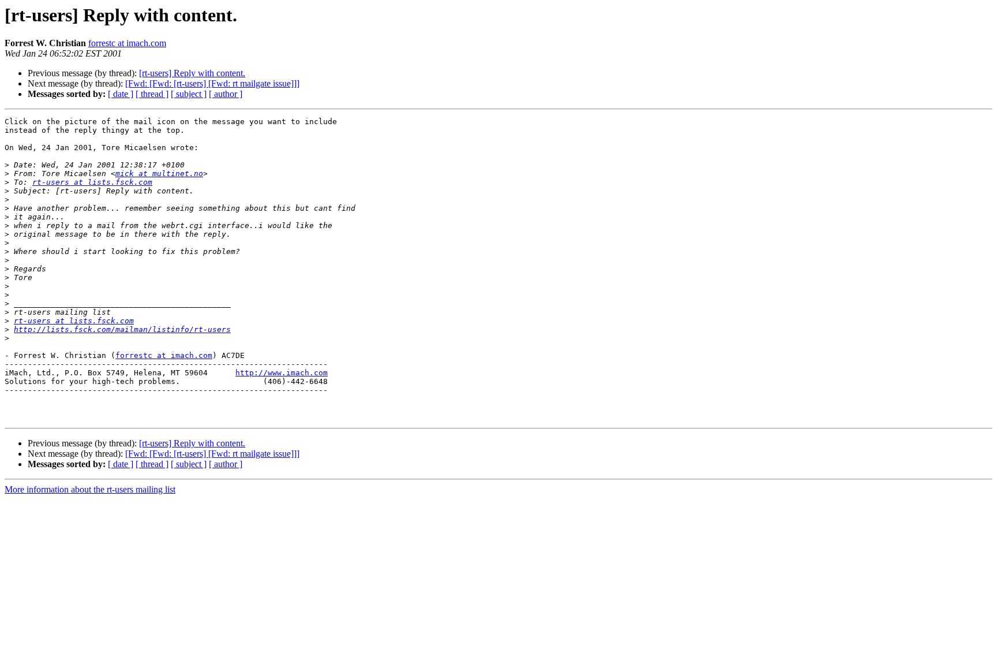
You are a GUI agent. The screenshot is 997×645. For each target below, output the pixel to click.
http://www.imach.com (281, 372)
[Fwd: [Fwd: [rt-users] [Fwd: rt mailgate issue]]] (212, 83)
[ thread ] (152, 94)
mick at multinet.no (159, 173)
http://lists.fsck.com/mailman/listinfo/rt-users (122, 329)
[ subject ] (189, 94)
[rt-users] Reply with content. (192, 73)
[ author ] (225, 94)
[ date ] (120, 94)
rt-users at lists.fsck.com (92, 182)
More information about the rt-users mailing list (90, 489)
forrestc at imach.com (127, 43)
